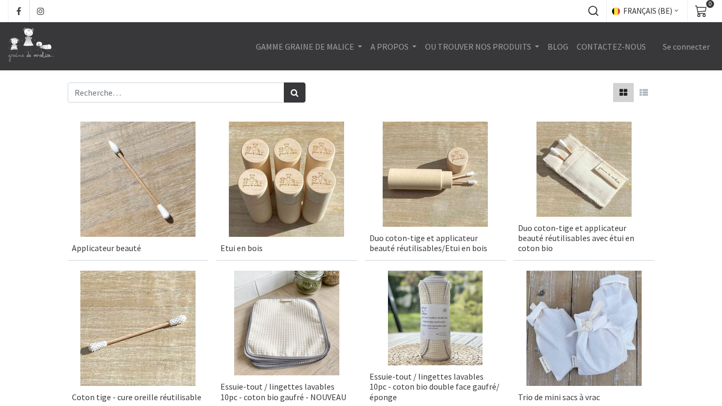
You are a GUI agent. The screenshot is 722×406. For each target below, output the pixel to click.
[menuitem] (557, 46)
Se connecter (686, 46)
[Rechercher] (295, 92)
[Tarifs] (623, 92)
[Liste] (643, 92)
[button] (593, 11)
